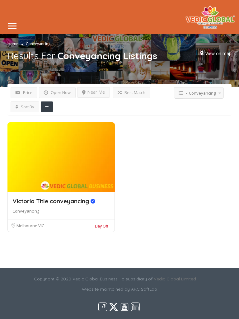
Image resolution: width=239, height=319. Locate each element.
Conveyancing (25, 211)
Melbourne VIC (30, 225)
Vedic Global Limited (175, 279)
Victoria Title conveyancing (51, 201)
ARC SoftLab (144, 289)
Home (12, 43)
